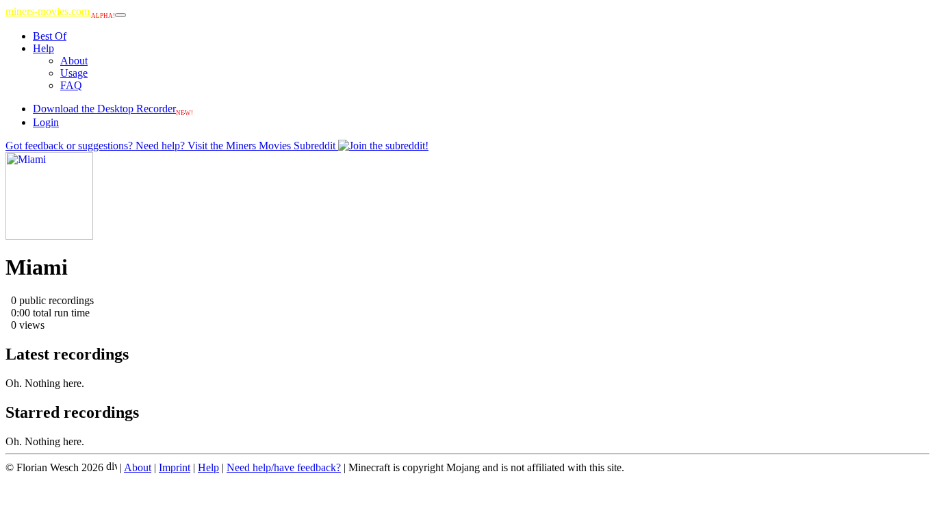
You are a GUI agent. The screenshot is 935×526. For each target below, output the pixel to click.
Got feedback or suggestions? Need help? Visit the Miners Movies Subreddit (171, 145)
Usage (74, 73)
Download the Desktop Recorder (113, 108)
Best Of (49, 36)
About (74, 60)
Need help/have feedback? (284, 467)
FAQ (71, 85)
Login (46, 122)
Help (43, 48)
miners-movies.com (60, 11)
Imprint (174, 467)
